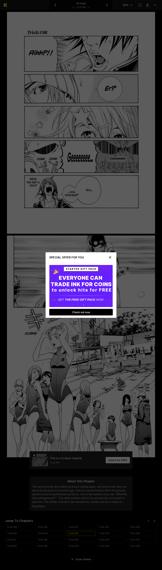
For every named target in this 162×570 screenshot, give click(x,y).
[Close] (110, 257)
